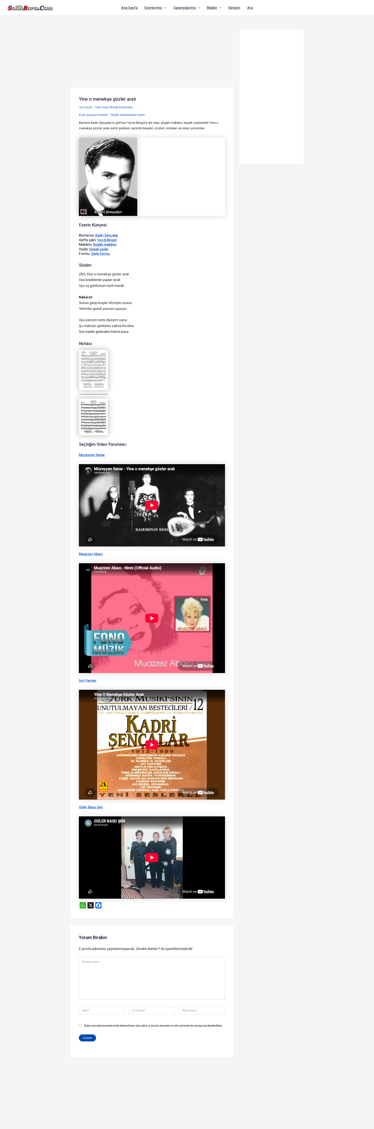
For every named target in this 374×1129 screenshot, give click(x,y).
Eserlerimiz (153, 8)
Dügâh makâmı (104, 244)
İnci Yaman (87, 680)
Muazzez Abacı (91, 554)
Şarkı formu (100, 254)
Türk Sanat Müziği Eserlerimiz (114, 107)
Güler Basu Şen (91, 807)
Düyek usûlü (98, 249)
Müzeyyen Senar (92, 455)
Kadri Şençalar (106, 235)
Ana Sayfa (129, 8)
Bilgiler (212, 8)
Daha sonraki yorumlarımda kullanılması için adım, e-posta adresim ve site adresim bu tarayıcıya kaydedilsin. (153, 1025)
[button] (164, 8)
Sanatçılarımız (184, 8)
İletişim (234, 8)
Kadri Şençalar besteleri (93, 114)
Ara (250, 8)
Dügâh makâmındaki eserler (127, 114)
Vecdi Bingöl (107, 240)
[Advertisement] (152, 58)
